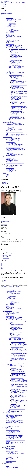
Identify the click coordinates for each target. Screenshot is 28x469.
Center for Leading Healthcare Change (14, 436)
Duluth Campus (12, 294)
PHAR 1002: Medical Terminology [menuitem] (19, 81)
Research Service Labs (11, 449)
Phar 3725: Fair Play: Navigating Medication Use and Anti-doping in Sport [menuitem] (19, 107)
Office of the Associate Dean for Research (15, 453)
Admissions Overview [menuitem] (16, 62)
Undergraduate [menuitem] (9, 73)
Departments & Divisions (8, 412)
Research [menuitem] (5, 156)
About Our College (10, 290)
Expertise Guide (9, 452)
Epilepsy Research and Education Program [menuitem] (15, 148)
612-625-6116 (4, 224)
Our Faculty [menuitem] (11, 29)
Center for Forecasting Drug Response (14, 435)
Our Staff (11, 299)
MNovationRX (9, 462)
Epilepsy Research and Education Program (15, 438)
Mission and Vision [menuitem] (15, 55)
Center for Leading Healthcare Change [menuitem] (14, 145)
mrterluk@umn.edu (5, 221)
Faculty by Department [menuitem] (14, 30)
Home (4, 182)
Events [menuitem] (7, 175)
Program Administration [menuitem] (16, 60)
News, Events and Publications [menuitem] (15, 68)
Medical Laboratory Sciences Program (14, 317)
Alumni (10, 360)
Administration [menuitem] (12, 31)
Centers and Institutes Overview (13, 428)
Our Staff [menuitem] (11, 28)
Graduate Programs (10, 316)
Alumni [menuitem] (10, 70)
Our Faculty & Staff (10, 298)
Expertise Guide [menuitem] (9, 161)
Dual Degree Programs (11, 314)
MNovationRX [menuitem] (9, 171)
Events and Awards (10, 459)
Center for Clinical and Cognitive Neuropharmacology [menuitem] (13, 141)
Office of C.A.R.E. (10, 304)
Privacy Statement (4, 286)
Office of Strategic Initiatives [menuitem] (12, 130)
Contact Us (5, 256)
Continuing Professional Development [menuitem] (14, 121)
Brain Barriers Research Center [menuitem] (12, 139)
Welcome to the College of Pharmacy (14, 291)
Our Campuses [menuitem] (9, 20)
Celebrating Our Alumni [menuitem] (11, 170)
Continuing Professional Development (14, 411)
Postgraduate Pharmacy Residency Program (15, 319)
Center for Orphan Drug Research (13, 437)
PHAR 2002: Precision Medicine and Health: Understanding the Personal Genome (19, 382)
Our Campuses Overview (14, 293)
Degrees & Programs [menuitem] (7, 39)
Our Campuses (9, 292)
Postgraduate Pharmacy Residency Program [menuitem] (15, 47)
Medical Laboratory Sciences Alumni (14, 456)
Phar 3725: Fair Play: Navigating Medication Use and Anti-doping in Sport (19, 398)
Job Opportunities (10, 307)
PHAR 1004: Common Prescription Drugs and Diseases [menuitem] (19, 85)
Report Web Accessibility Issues (13, 286)
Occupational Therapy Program (13, 318)
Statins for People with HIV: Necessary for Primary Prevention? (18, 359)
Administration (12, 303)
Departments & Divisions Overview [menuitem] (13, 123)
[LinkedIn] (14, 266)
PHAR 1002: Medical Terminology (19, 371)
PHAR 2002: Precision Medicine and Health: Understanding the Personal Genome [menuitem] (19, 91)
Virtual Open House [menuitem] (15, 65)
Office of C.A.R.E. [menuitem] (10, 32)
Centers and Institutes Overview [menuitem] (13, 138)
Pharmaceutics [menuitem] (9, 133)
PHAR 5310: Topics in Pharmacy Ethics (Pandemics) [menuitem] (18, 115)
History (7, 306)
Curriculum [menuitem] (13, 59)
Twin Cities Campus (13, 296)
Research (5, 447)
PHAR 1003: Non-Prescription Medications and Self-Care (18, 373)
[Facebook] (14, 263)
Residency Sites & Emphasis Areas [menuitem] (16, 66)
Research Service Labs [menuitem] (11, 159)
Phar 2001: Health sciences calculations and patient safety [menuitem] (17, 88)
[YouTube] (14, 267)
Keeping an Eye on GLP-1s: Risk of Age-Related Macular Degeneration (19, 350)
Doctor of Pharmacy (10, 313)
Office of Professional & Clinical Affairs (14, 420)
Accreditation (6, 258)
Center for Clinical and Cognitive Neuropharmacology (13, 432)
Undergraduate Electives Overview (16, 407)
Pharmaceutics (9, 423)
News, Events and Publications (15, 340)
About (4, 288)
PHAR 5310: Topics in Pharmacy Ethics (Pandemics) (18, 406)
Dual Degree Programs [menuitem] (11, 42)
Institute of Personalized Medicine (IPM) (14, 442)
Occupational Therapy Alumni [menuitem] (12, 166)
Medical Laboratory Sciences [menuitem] (12, 125)
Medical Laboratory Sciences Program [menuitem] (14, 45)
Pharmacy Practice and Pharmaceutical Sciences (16, 425)
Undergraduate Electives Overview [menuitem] (16, 117)
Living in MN (9, 297)
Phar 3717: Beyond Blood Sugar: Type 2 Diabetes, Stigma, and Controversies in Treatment (18, 394)
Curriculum (13, 330)
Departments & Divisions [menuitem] (8, 122)
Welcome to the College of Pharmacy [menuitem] (14, 19)
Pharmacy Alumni (10, 458)
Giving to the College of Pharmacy (13, 308)
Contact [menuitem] (7, 37)
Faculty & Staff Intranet (6, 13)
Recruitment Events (15, 335)
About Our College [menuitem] (10, 18)
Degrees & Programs (7, 311)
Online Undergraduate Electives (15, 365)
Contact (7, 309)
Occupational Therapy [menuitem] (11, 128)
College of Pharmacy (5, 10)
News (4, 463)
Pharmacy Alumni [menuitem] (10, 168)
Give (12, 13)
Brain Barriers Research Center (12, 430)
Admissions (11, 333)
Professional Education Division (13, 426)
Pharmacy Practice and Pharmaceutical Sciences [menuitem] (16, 134)
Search (2, 8)
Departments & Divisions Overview (13, 414)
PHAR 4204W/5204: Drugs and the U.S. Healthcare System (19, 401)
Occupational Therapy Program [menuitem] (13, 46)
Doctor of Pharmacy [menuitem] (10, 41)
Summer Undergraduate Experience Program (15, 363)
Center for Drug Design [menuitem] (11, 143)
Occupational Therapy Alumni (12, 457)
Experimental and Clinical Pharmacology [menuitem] (15, 124)
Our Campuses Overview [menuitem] (14, 21)
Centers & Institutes (7, 427)
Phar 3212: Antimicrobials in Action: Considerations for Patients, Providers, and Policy (19, 388)
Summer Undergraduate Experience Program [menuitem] (15, 72)
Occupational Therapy (11, 418)
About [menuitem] (4, 16)
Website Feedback (7, 255)
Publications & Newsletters (12, 467)
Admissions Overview (16, 334)
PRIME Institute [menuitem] (9, 153)
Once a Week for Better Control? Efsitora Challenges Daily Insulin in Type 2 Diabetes (19, 353)
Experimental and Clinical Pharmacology (15, 415)
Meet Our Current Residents (15, 339)
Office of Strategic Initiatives (12, 421)
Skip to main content (5, 1)
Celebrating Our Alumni (11, 461)
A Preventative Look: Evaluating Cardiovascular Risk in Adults (18, 342)
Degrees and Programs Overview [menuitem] (13, 40)
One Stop (5, 4)
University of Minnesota (13, 283)
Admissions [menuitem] (11, 61)
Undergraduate (9, 364)
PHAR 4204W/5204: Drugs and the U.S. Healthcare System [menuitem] (19, 110)
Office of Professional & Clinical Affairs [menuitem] (14, 129)
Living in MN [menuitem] (9, 25)
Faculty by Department (14, 302)
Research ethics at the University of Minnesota (10, 270)
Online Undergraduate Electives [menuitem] (15, 75)
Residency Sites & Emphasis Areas (16, 338)
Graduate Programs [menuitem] (10, 44)
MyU (4, 6)
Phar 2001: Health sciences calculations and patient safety (17, 378)
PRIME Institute (9, 443)
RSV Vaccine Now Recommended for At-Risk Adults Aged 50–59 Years (19, 356)
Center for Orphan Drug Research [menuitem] (13, 147)
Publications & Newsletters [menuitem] (12, 176)
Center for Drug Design (11, 433)
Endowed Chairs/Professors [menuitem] (12, 160)
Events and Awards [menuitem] (10, 169)
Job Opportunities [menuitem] (10, 35)
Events (7, 466)
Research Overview (10, 448)
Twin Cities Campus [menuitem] (13, 24)
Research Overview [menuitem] (10, 158)
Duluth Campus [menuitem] (12, 23)
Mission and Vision (15, 327)
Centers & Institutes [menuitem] (7, 137)
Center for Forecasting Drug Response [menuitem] (14, 144)
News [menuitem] (4, 173)
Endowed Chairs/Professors (12, 451)
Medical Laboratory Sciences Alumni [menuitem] (14, 165)
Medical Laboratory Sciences (12, 416)
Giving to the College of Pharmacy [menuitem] (13, 36)
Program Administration (16, 332)
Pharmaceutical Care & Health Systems (14, 422)
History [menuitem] (7, 34)
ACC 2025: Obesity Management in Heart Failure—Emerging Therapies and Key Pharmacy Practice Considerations (19, 346)
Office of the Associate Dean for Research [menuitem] (15, 163)
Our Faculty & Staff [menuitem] (10, 26)
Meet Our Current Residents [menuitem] (15, 67)
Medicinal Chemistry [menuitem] (10, 127)
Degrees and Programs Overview (13, 312)
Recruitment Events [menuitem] (15, 63)
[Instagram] (14, 264)
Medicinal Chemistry (10, 417)
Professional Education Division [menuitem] (13, 135)
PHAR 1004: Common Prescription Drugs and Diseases (19, 376)
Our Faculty (5, 183)
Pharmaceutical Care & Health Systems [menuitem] (14, 132)
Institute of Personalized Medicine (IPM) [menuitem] (14, 151)
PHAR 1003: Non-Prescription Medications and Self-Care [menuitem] (18, 83)
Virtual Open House (15, 337)
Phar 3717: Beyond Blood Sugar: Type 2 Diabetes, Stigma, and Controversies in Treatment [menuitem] (18, 103)
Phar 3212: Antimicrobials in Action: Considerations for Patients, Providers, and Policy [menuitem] (19, 97)
